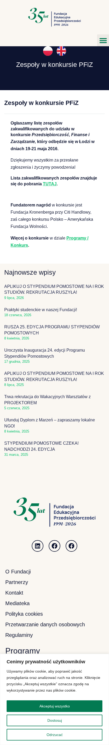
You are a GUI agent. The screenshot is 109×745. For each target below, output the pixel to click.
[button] (103, 40)
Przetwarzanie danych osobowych (45, 624)
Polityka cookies (24, 614)
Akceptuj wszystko (54, 706)
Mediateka (17, 603)
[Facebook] (54, 546)
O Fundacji (18, 571)
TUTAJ (50, 184)
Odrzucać (55, 735)
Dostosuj (54, 720)
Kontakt (14, 593)
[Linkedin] (37, 546)
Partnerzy (16, 582)
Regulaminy (19, 635)
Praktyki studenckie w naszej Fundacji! (40, 309)
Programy (22, 650)
